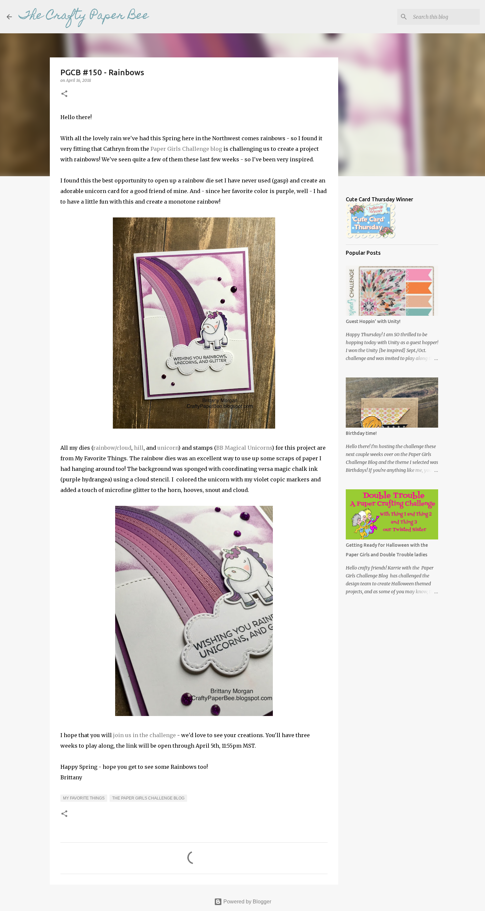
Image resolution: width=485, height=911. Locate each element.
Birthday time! (361, 433)
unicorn (167, 447)
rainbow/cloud (112, 447)
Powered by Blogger (246, 901)
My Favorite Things (84, 798)
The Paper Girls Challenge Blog (148, 798)
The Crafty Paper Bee (83, 16)
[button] (64, 94)
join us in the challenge (144, 735)
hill (139, 447)
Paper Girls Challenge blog (186, 149)
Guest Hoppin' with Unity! (373, 321)
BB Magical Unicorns (244, 447)
